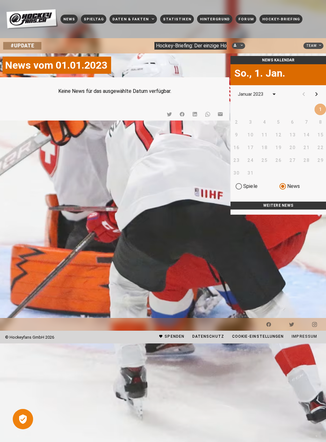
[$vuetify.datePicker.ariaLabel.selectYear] (274, 94)
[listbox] (278, 212)
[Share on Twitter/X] (169, 114)
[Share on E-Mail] (220, 114)
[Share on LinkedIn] (194, 114)
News (293, 186)
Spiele (250, 186)
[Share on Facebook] (182, 114)
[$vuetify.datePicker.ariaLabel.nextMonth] (316, 94)
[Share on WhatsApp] (207, 114)
